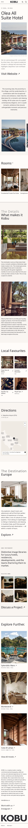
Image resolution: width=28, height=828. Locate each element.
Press (3, 825)
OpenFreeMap (6, 452)
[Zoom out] (25, 425)
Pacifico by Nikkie (4, 392)
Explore (6, 534)
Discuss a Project (11, 607)
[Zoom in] (25, 423)
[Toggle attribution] (25, 452)
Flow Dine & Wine (5, 371)
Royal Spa (18, 392)
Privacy (9, 825)
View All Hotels (8, 757)
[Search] (26, 2)
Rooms (7, 163)
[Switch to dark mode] (22, 2)
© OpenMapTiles (12, 452)
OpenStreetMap (6, 453)
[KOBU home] (14, 2)
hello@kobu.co (5, 800)
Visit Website (9, 73)
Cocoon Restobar (17, 371)
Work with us (7, 805)
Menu (2, 1)
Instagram (5, 809)
